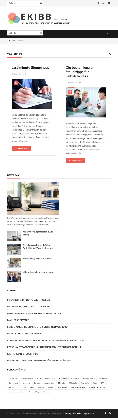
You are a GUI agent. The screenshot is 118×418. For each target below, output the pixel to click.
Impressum (88, 413)
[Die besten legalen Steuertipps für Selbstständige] (86, 102)
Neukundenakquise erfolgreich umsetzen (34, 313)
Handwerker (26, 383)
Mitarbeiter (73, 383)
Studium (41, 387)
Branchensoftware (27, 378)
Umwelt (50, 387)
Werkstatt (46, 392)
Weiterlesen (23, 148)
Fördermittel (103, 378)
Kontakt (77, 413)
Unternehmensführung (97, 387)
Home (14, 41)
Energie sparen (50, 378)
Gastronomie (13, 383)
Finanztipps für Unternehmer (69, 378)
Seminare (12, 387)
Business (17, 74)
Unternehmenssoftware (17, 392)
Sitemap (67, 413)
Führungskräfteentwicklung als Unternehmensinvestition (45, 340)
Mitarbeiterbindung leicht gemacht (38, 272)
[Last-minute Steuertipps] (32, 94)
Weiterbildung (34, 392)
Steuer (31, 387)
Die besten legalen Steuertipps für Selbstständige (80, 72)
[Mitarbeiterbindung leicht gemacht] (14, 276)
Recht (95, 383)
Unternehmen (62, 387)
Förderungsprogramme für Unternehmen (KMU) (37, 327)
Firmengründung (89, 378)
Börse (39, 378)
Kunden (37, 383)
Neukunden (85, 383)
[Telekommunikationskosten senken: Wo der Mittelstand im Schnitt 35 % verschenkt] (33, 198)
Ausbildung (13, 378)
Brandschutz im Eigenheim (24, 334)
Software (22, 387)
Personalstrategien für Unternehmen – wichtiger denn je (44, 347)
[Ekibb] (39, 18)
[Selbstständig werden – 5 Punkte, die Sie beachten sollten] (14, 263)
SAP (102, 383)
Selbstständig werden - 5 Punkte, (37, 259)
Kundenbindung (48, 383)
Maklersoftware (18, 320)
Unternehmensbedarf (78, 387)
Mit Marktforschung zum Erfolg (28, 307)
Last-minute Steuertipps (30, 67)
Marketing (61, 383)
